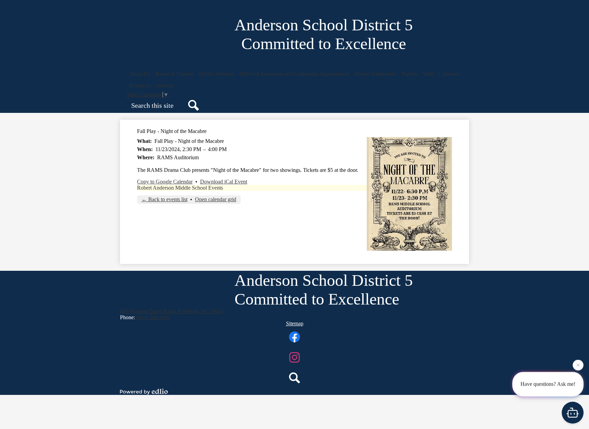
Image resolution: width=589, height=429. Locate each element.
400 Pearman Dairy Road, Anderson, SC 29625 (171, 311)
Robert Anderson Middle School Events (180, 188)
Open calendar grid (215, 199)
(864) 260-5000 (153, 317)
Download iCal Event (223, 181)
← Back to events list (164, 199)
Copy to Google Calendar (165, 181)
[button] (139, 74)
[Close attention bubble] (578, 364)
